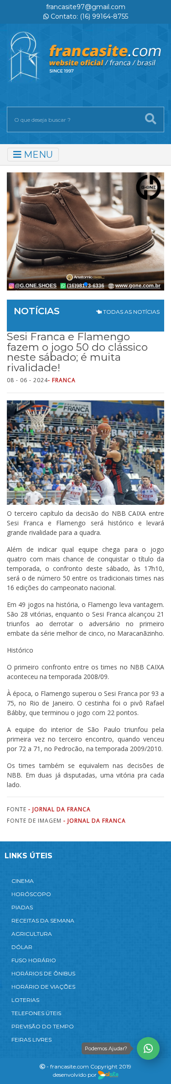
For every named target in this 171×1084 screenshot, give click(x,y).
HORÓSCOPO (31, 894)
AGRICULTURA (31, 933)
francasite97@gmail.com (85, 7)
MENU (37, 154)
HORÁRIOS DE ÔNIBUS (43, 973)
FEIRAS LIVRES (31, 1039)
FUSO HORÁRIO (33, 960)
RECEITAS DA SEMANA (42, 920)
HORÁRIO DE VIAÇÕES (43, 986)
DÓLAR (21, 947)
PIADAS (22, 907)
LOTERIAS (25, 999)
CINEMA (22, 880)
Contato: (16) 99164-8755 (88, 16)
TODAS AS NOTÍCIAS (131, 311)
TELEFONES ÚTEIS (36, 1013)
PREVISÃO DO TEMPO (42, 1026)
